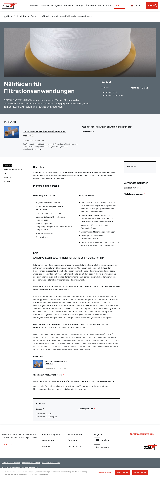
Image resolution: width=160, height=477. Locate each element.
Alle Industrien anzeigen (133, 194)
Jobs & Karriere (75, 447)
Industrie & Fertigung (132, 188)
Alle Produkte (48, 441)
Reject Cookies (122, 472)
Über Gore (91, 5)
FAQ (5, 173)
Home (10, 16)
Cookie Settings (104, 472)
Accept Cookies (140, 472)
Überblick (8, 165)
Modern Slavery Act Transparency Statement (20, 468)
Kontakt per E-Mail (139, 87)
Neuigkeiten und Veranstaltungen (67, 5)
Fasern (34, 16)
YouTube (105, 440)
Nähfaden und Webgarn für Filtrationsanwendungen (67, 16)
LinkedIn (105, 447)
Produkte (34, 5)
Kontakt (120, 5)
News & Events (75, 435)
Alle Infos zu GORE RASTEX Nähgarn (47, 375)
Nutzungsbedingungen (51, 462)
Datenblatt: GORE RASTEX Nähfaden (44, 131)
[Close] (156, 472)
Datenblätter (87, 131)
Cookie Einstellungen (31, 462)
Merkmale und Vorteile (13, 169)
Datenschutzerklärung (11, 462)
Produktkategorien (51, 435)
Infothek (7, 177)
